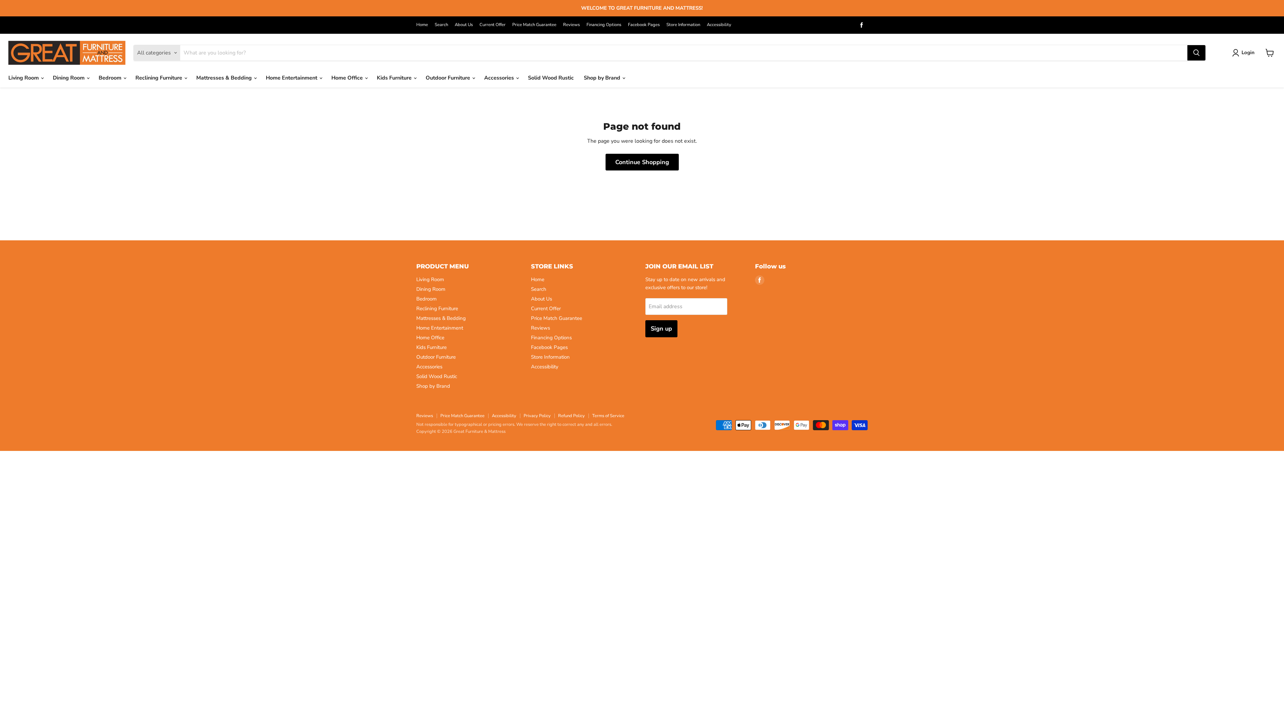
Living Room (24, 78)
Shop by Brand (603, 78)
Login (1248, 52)
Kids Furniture (395, 78)
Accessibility (719, 24)
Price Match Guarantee (534, 24)
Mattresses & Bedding (224, 78)
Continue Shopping (642, 162)
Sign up (661, 329)
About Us (464, 24)
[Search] (1196, 53)
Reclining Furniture (159, 78)
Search (441, 24)
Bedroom (111, 78)
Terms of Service (608, 416)
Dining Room (69, 78)
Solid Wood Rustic (551, 78)
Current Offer (492, 24)
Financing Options (603, 24)
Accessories (499, 78)
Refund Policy (571, 416)
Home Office (347, 78)
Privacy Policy (537, 416)
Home (422, 24)
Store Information (683, 24)
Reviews (571, 24)
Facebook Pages (644, 24)
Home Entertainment (292, 78)
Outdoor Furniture (448, 78)
